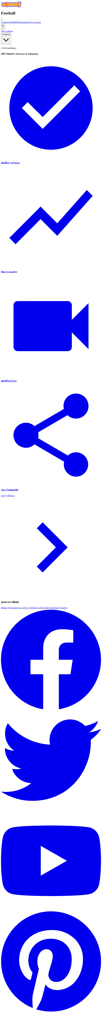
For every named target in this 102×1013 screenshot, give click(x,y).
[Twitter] (51, 809)
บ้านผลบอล (6, 22)
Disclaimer (13, 608)
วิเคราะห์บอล (7, 31)
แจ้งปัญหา (34, 608)
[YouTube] (51, 910)
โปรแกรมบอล (35, 22)
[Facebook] (51, 709)
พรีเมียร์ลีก (15, 22)
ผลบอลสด (24, 22)
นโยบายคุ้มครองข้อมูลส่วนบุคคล (53, 608)
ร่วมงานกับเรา (23, 608)
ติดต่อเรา (5, 608)
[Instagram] (51, 1011)
